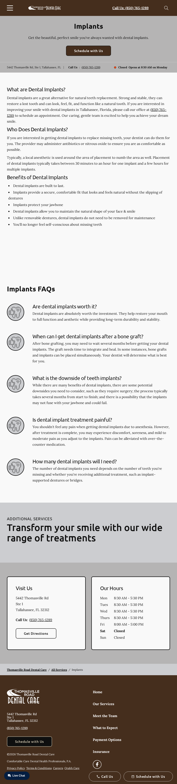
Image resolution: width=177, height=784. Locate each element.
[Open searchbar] (166, 8)
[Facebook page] (97, 764)
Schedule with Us (88, 50)
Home (97, 692)
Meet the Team (105, 716)
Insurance (101, 751)
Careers (58, 768)
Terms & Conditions (39, 768)
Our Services (103, 704)
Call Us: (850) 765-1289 (130, 8)
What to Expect (105, 728)
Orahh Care (72, 768)
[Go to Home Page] (44, 8)
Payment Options (107, 739)
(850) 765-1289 (91, 67)
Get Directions (36, 633)
